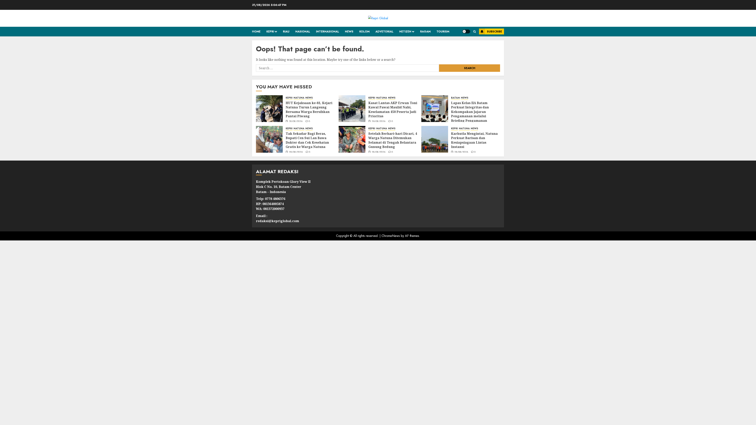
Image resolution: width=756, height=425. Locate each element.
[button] (474, 31)
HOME (256, 31)
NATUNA (299, 98)
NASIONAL (302, 31)
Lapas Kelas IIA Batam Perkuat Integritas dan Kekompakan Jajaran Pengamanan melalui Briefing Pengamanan (470, 112)
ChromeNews (391, 236)
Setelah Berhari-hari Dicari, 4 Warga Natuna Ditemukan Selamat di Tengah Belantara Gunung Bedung (392, 140)
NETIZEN (405, 31)
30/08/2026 (296, 121)
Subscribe (494, 31)
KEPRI (270, 31)
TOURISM (442, 31)
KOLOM (364, 31)
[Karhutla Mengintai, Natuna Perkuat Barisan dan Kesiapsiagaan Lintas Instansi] (434, 139)
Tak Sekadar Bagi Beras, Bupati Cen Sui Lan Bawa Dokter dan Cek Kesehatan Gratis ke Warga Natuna (307, 140)
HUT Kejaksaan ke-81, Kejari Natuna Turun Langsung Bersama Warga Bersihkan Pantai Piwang (309, 109)
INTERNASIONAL (327, 31)
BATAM (455, 98)
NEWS (349, 31)
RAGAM (425, 31)
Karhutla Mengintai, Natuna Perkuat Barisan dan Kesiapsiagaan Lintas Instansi (474, 140)
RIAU (286, 31)
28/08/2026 (296, 152)
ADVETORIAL (384, 31)
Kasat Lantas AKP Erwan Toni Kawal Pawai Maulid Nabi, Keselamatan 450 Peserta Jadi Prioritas (392, 109)
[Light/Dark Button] (466, 31)
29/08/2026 (379, 121)
